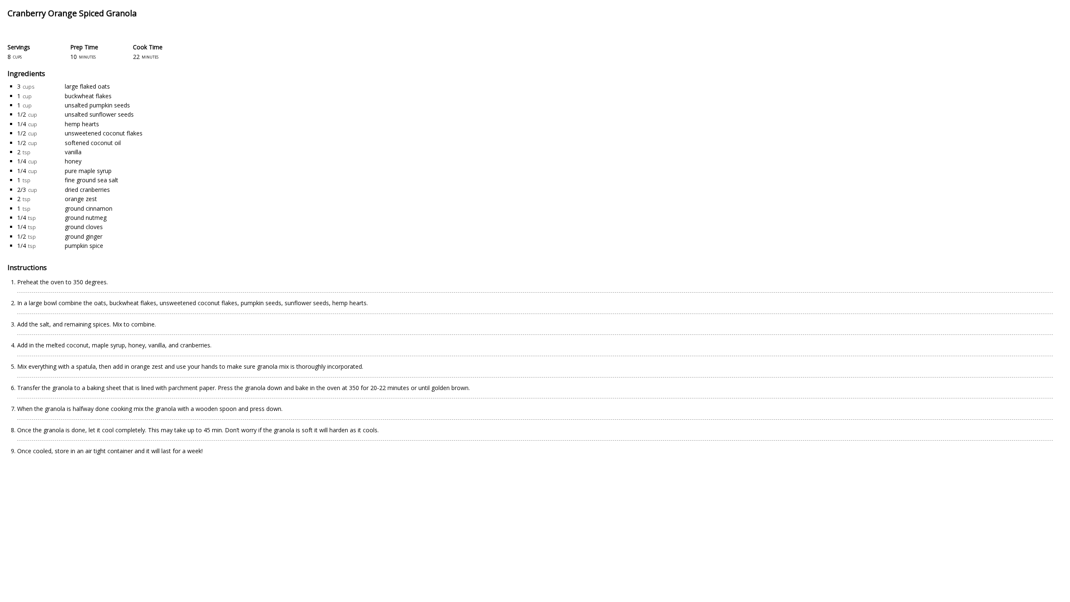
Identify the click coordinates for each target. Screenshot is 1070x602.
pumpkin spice (84, 246)
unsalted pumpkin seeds (97, 105)
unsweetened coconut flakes (104, 133)
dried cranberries (87, 190)
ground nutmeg (86, 218)
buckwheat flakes (88, 96)
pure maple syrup (88, 171)
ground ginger (83, 236)
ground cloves (84, 227)
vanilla (73, 152)
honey (73, 161)
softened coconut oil (93, 143)
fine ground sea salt (91, 180)
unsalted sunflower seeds (99, 114)
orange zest (81, 199)
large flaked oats (87, 86)
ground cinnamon (88, 208)
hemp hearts (82, 124)
